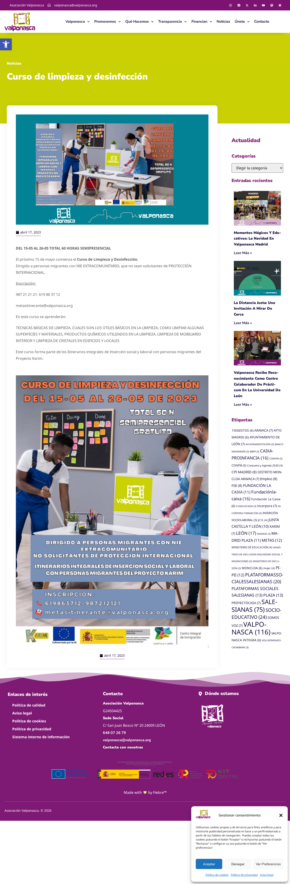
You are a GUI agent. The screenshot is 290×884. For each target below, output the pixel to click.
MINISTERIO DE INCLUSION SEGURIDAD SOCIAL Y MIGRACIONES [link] (257, 554)
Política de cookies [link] (217, 875)
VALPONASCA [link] (251, 628)
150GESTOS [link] (243, 430)
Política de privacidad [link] (244, 875)
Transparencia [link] (170, 21)
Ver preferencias (268, 864)
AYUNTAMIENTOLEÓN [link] (260, 444)
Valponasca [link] (75, 21)
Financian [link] (199, 21)
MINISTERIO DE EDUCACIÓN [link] (252, 547)
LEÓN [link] (246, 533)
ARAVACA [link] (263, 430)
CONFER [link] (275, 458)
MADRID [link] (264, 533)
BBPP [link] (254, 451)
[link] (6, 44)
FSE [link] (237, 485)
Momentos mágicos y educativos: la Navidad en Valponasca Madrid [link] (257, 238)
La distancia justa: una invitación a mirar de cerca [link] (254, 308)
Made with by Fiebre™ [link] (145, 792)
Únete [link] (240, 21)
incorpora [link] (267, 506)
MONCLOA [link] (252, 568)
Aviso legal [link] (266, 875)
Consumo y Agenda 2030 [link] (265, 465)
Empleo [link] (268, 478)
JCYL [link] (263, 520)
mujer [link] (269, 568)
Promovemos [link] (105, 21)
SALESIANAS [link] (254, 605)
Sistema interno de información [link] (41, 736)
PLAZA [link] (273, 595)
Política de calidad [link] (28, 705)
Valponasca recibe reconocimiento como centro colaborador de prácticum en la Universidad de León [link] (257, 384)
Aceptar (209, 864)
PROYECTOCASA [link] (246, 603)
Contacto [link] (261, 21)
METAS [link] (272, 540)
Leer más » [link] (243, 252)
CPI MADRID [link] (244, 472)
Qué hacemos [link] (137, 21)
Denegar (237, 864)
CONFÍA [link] (239, 465)
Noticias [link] (223, 21)
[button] (281, 815)
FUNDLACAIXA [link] (246, 506)
